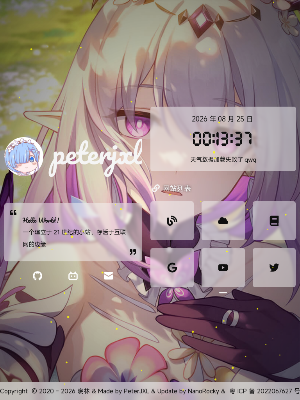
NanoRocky (203, 391)
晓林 (83, 391)
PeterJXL (136, 391)
